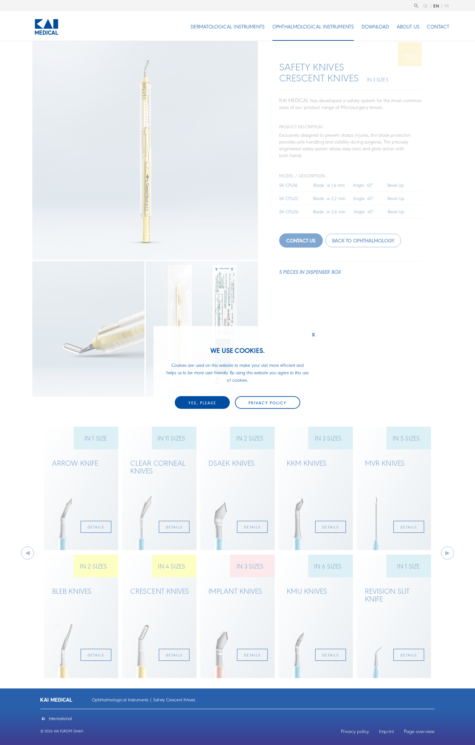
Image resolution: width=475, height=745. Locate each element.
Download (375, 26)
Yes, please (202, 402)
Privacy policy (355, 731)
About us (408, 26)
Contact (438, 26)
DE (425, 5)
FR (447, 5)
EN (436, 5)
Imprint (386, 731)
